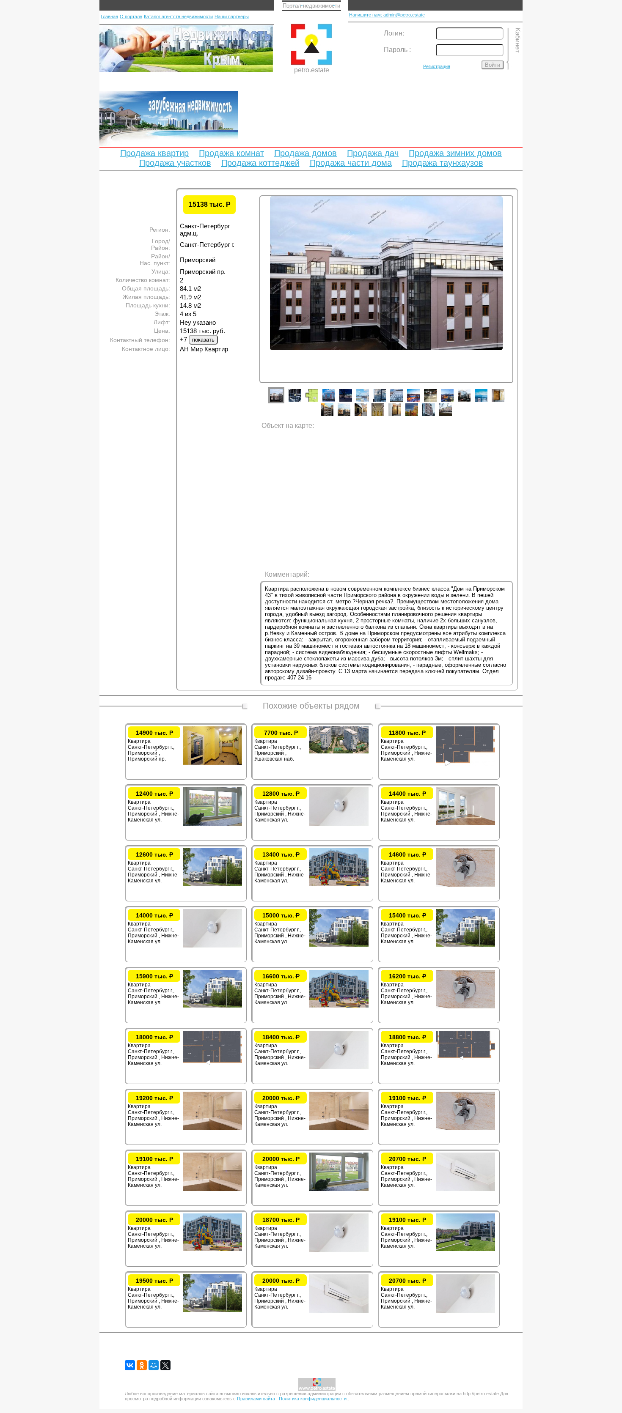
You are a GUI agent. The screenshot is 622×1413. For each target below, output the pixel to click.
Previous (253, 303)
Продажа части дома (351, 162)
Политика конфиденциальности (313, 1398)
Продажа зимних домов (455, 153)
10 (436, 401)
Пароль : (397, 49)
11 (453, 401)
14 (504, 401)
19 (401, 416)
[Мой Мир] (154, 1365)
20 (418, 416)
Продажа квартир (154, 153)
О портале (131, 16)
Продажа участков (175, 162)
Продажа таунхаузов (442, 162)
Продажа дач (373, 153)
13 (487, 401)
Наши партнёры (232, 16)
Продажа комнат (231, 153)
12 (470, 401)
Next (519, 303)
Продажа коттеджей (260, 162)
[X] (165, 1365)
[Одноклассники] (142, 1365)
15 (333, 416)
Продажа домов (305, 153)
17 (367, 416)
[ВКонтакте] (130, 1365)
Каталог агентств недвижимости (178, 16)
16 (350, 416)
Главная (109, 16)
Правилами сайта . (258, 1398)
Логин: (394, 33)
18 (384, 416)
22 (452, 416)
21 (435, 416)
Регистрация (436, 66)
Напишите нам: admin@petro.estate (387, 14)
